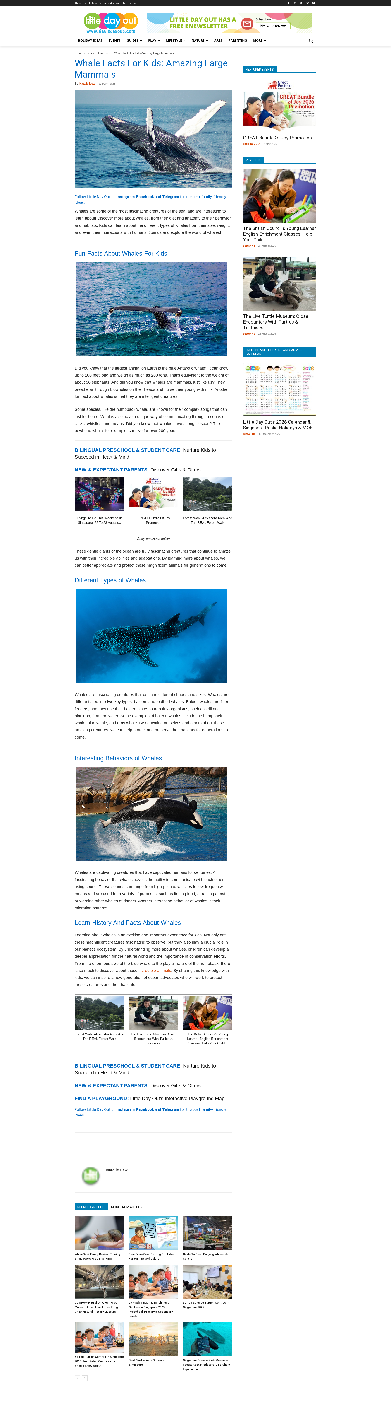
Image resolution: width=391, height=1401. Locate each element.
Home (78, 53)
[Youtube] (313, 3)
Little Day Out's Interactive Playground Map (177, 1098)
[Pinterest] (100, 1141)
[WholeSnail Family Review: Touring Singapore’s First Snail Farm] (99, 1233)
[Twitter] (301, 3)
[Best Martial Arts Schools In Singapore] (153, 1339)
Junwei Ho (249, 433)
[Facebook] (288, 3)
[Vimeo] (307, 3)
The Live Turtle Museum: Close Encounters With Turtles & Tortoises (153, 1038)
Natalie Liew (87, 83)
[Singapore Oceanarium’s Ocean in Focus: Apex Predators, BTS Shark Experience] (207, 1339)
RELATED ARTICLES (91, 1207)
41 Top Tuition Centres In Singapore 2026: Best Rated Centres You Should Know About (99, 1361)
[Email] (120, 1141)
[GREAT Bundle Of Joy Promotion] (153, 494)
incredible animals (154, 970)
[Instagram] (295, 3)
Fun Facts (104, 53)
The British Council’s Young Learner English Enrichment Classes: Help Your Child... (207, 1038)
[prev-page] (77, 1378)
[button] (310, 40)
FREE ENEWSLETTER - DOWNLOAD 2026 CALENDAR (274, 352)
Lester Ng (249, 245)
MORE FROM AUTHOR (127, 1207)
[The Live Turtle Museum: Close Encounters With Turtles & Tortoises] (153, 1013)
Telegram (170, 196)
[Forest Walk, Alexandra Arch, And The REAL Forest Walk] (207, 494)
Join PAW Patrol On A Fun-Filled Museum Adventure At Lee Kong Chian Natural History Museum (96, 1307)
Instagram (126, 196)
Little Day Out (251, 143)
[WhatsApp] (110, 1141)
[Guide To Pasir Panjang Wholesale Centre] (207, 1233)
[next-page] (85, 1378)
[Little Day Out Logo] (111, 23)
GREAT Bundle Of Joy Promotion (277, 137)
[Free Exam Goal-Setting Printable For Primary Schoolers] (153, 1233)
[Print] (131, 1141)
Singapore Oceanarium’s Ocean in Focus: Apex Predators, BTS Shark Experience (206, 1364)
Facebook (145, 196)
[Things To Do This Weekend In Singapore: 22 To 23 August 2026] (99, 494)
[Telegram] (141, 1141)
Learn (90, 53)
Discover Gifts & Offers (175, 470)
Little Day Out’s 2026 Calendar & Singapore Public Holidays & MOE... (279, 424)
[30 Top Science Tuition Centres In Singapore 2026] (207, 1282)
